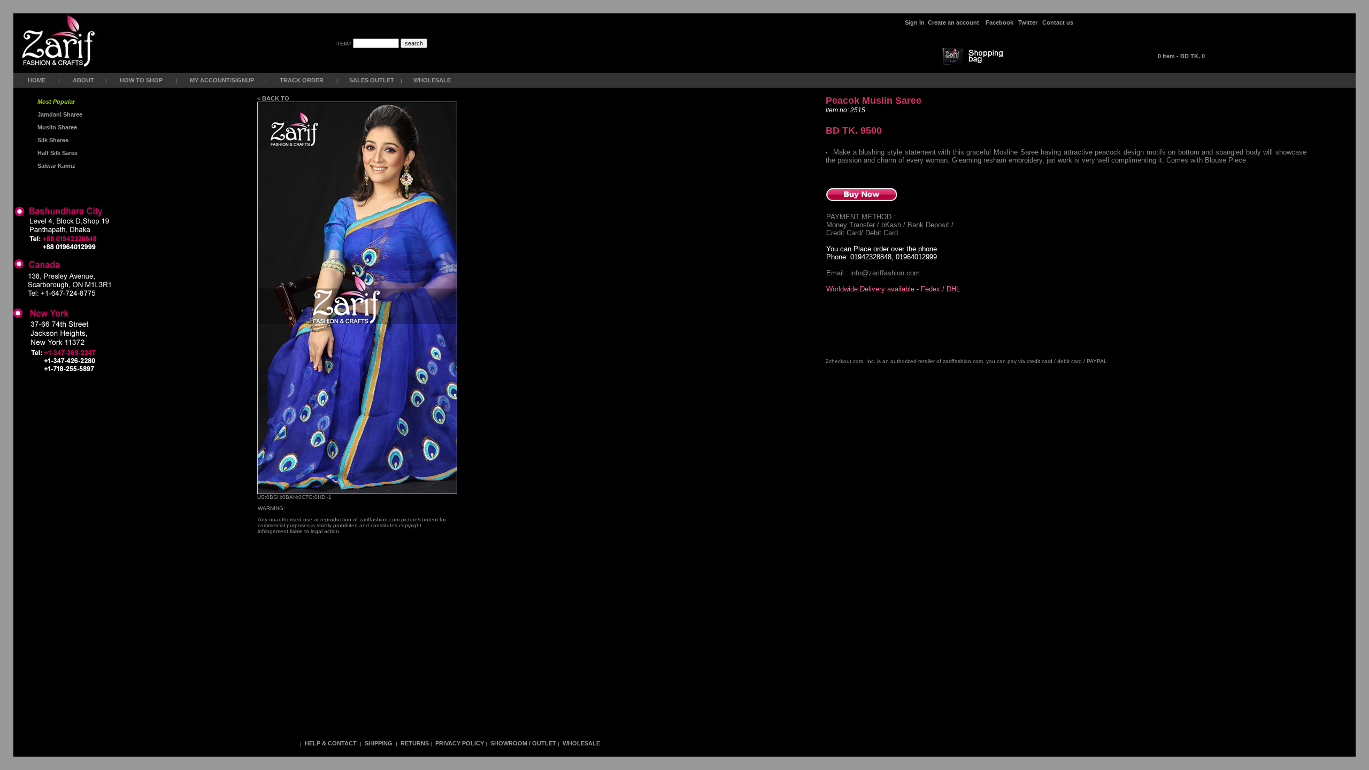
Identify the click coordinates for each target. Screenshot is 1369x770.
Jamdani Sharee (58, 114)
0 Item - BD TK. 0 (1181, 56)
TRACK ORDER (302, 80)
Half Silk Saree (57, 153)
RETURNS (415, 743)
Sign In (915, 22)
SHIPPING (379, 743)
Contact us (1057, 22)
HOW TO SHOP (141, 80)
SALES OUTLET (372, 80)
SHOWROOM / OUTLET (523, 743)
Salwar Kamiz (54, 166)
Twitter (1027, 22)
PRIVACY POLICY (459, 743)
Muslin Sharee (56, 127)
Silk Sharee (52, 140)
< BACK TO (274, 98)
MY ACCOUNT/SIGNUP (222, 80)
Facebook (999, 22)
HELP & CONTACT (331, 743)
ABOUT (83, 80)
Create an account (954, 22)
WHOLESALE (432, 80)
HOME (36, 80)
